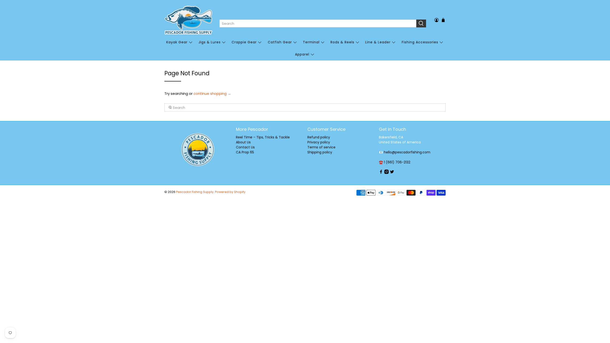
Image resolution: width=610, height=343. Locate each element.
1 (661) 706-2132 (397, 162)
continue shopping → (212, 93)
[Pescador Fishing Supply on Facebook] (381, 172)
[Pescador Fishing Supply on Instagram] (386, 172)
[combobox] (317, 24)
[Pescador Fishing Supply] (188, 20)
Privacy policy (318, 142)
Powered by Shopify (230, 192)
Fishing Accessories (420, 42)
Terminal (311, 42)
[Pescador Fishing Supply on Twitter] (392, 172)
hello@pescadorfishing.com (407, 152)
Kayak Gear (177, 42)
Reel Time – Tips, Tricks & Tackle (263, 137)
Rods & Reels (342, 42)
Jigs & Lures (209, 42)
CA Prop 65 (245, 152)
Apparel (302, 54)
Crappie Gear (244, 42)
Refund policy (318, 137)
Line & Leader (378, 42)
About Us (243, 142)
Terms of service (321, 147)
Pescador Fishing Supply (195, 192)
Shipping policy (319, 152)
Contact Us (245, 147)
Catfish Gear (280, 42)
